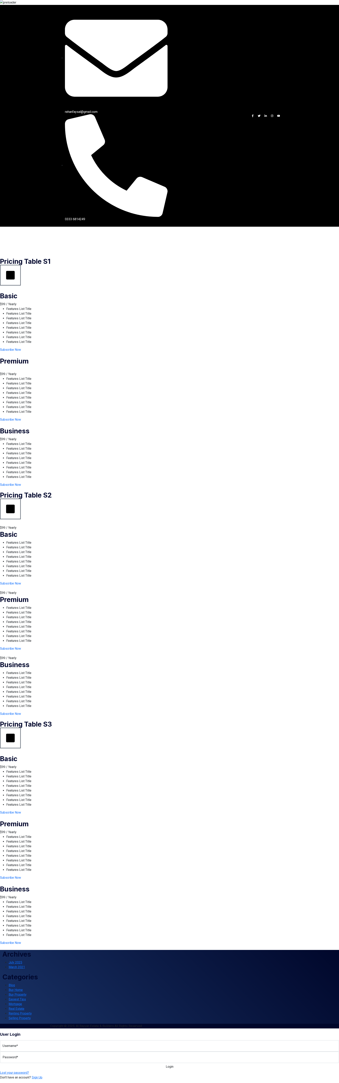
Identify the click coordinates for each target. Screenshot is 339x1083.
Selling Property (20, 1018)
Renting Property (20, 1013)
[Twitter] (259, 116)
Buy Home (16, 990)
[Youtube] (278, 116)
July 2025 (15, 962)
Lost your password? (14, 1073)
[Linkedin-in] (265, 116)
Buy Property (17, 994)
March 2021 (17, 967)
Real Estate (16, 1009)
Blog (12, 985)
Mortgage (15, 1004)
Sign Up (37, 1077)
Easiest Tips (17, 999)
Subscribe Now (10, 350)
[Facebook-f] (252, 116)
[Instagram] (272, 116)
